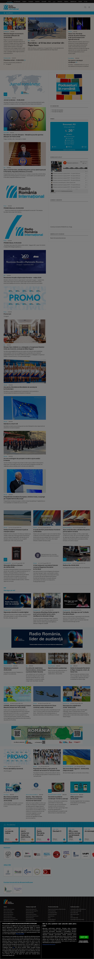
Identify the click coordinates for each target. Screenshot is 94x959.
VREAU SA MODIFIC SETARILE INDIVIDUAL (83, 942)
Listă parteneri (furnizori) (48, 944)
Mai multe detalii (20, 933)
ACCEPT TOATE (84, 937)
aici (13, 947)
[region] (47, 940)
